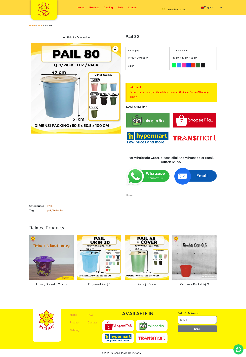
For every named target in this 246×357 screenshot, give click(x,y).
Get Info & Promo (188, 313)
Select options (99, 296)
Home (80, 7)
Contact (132, 7)
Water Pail (58, 210)
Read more (51, 290)
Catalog (108, 7)
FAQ (120, 7)
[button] (115, 49)
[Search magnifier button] (163, 9)
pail (49, 210)
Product (94, 7)
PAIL (40, 25)
